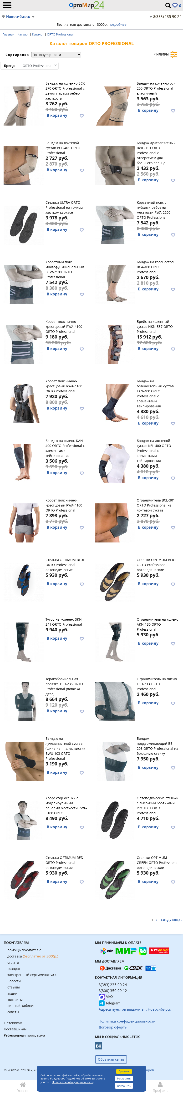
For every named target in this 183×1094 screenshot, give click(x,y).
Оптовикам (13, 1023)
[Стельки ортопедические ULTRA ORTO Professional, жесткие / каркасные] (23, 224)
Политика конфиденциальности (72, 1082)
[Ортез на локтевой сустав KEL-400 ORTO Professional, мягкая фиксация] (115, 462)
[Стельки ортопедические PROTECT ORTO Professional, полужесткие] (115, 820)
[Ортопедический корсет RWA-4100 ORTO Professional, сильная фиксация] (23, 343)
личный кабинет (21, 1005)
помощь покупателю (24, 950)
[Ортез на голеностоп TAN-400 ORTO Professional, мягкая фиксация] (115, 403)
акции (12, 993)
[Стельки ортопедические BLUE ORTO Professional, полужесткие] (23, 582)
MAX (109, 996)
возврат (13, 968)
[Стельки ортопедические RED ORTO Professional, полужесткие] (23, 879)
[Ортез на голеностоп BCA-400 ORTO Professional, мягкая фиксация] (115, 284)
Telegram (113, 1003)
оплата (13, 962)
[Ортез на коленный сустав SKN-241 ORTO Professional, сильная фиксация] (23, 641)
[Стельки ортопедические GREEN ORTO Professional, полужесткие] (115, 879)
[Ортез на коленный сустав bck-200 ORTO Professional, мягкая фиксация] (115, 105)
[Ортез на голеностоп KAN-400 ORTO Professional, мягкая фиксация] (23, 462)
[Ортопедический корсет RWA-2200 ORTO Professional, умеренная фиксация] (115, 224)
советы (13, 1012)
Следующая (172, 920)
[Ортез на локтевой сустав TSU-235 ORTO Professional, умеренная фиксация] (23, 701)
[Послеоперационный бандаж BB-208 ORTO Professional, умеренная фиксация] (115, 760)
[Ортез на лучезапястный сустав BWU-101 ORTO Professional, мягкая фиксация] (115, 165)
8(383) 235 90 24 (167, 16)
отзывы (13, 987)
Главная (9, 34)
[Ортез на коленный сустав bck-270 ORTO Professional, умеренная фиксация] (23, 105)
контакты (15, 999)
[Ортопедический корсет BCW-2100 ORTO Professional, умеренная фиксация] (23, 284)
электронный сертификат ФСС (32, 974)
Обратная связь (111, 1059)
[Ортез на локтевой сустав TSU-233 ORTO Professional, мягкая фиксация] (115, 701)
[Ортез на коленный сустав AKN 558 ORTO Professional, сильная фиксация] (115, 343)
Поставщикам (15, 1029)
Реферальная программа (24, 1035)
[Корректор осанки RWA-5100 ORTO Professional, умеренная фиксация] (23, 820)
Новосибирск (18, 16)
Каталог (23, 34)
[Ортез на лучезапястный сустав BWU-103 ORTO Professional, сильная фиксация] (23, 760)
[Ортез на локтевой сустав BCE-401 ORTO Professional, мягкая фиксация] (23, 165)
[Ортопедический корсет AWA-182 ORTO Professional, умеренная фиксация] (23, 522)
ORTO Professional (60, 34)
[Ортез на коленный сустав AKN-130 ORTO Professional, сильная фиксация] (115, 641)
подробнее (118, 24)
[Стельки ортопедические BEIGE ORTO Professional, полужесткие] (115, 582)
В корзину (57, 115)
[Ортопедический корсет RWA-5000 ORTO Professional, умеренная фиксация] (23, 403)
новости (14, 981)
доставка (32, 956)
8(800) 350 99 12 (113, 990)
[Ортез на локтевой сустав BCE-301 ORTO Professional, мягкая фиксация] (115, 522)
